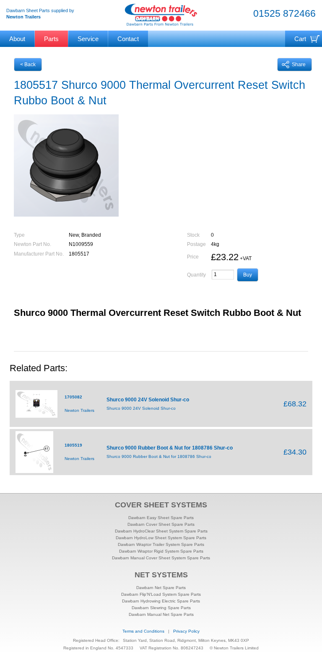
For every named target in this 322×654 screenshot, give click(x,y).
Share (299, 64)
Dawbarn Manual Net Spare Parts (161, 614)
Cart (300, 38)
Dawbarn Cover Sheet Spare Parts (161, 524)
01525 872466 (284, 13)
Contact (128, 38)
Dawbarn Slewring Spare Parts (161, 607)
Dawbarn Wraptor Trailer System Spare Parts (161, 544)
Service (88, 38)
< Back (28, 64)
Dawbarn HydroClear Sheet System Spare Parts (161, 531)
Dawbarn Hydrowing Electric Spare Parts (161, 601)
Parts (51, 38)
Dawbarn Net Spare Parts (161, 587)
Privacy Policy (186, 631)
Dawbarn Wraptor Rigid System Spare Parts (161, 551)
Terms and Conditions (143, 631)
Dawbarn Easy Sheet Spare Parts (161, 517)
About (17, 38)
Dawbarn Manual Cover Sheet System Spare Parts (161, 558)
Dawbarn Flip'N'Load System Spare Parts (161, 594)
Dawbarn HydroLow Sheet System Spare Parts (161, 537)
